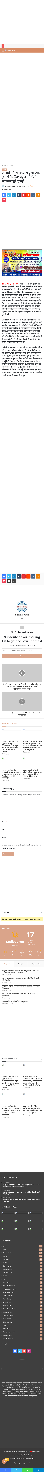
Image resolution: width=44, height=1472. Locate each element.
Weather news (7, 1305)
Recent (20, 964)
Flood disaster (7, 1299)
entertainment (7, 1312)
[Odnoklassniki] (38, 195)
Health (5, 1276)
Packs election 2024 (9, 1289)
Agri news (6, 1282)
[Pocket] (4, 200)
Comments (36, 964)
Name (4, 822)
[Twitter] (9, 195)
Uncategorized (7, 1269)
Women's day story (9, 1332)
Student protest (8, 1338)
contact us (20, 1458)
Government (7, 1253)
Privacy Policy (29, 1458)
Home (5, 165)
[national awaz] (10, 50)
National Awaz (9, 186)
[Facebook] (4, 195)
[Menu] (3, 51)
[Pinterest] (23, 195)
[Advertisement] (22, 22)
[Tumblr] (19, 195)
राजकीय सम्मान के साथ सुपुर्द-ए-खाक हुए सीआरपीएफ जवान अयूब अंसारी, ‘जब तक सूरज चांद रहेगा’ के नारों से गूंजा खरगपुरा (10, 746)
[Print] (14, 581)
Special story (7, 1319)
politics (5, 1256)
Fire (4, 1279)
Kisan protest (7, 1266)
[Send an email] (14, 186)
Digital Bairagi (28, 1455)
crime (4, 1249)
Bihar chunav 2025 (9, 1309)
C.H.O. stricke (7, 1322)
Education (6, 1259)
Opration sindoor (8, 1315)
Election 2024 (7, 1272)
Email (4, 829)
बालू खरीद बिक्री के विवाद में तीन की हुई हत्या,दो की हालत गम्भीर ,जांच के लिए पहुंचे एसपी (20, 971)
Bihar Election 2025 (9, 1286)
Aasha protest (7, 1302)
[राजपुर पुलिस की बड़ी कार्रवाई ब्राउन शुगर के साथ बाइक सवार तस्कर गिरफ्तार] (22, 1232)
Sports (5, 1263)
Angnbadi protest (8, 1292)
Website (4, 837)
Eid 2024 (6, 1325)
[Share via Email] (9, 581)
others (11, 165)
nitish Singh (36, 1451)
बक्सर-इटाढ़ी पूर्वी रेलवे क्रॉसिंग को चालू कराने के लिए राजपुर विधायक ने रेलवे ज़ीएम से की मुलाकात (32, 773)
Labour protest (7, 1295)
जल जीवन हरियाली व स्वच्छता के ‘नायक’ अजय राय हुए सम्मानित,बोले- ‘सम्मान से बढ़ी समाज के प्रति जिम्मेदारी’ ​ (11, 774)
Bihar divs (6, 1328)
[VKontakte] (33, 195)
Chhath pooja (7, 1335)
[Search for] (41, 51)
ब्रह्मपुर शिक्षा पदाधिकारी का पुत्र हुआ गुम (15, 1001)
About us (13, 1458)
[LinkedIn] (14, 195)
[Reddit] (28, 195)
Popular (7, 964)
